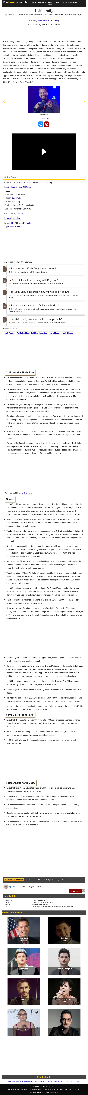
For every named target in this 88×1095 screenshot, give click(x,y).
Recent (52, 1086)
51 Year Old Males (23, 187)
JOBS (78, 1089)
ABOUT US (73, 1089)
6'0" (12, 223)
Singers (42, 118)
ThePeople (15, 2)
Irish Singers (27, 493)
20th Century (22, 1081)
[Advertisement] (42, 32)
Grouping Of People (41, 1086)
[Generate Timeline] (14, 880)
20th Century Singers (57, 1081)
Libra (55, 20)
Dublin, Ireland (14, 226)
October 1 (42, 20)
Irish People (9, 333)
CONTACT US (63, 1089)
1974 (50, 20)
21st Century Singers (73, 1081)
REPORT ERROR (75, 891)
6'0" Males (27, 223)
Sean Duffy (16, 198)
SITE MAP (28, 1089)
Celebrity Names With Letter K (38, 1081)
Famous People (37, 1092)
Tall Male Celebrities (39, 333)
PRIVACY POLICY (51, 1089)
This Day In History (16, 1089)
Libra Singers (54, 333)
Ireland (20, 213)
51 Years (11, 187)
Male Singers (68, 333)
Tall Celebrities (23, 333)
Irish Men (16, 218)
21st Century (12, 1081)
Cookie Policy (38, 1089)
